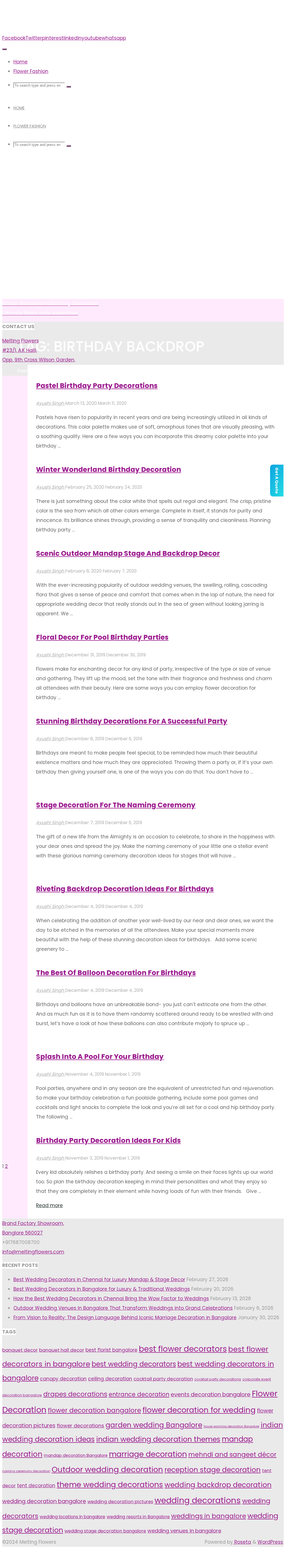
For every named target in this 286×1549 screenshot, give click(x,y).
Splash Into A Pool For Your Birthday (100, 1056)
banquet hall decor (61, 1350)
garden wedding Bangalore (154, 1425)
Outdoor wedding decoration (107, 1469)
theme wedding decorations (110, 1484)
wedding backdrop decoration (218, 1485)
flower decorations (80, 1425)
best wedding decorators (134, 1364)
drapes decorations (75, 1394)
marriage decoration (148, 1454)
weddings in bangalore (208, 1516)
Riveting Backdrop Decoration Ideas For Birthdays (125, 889)
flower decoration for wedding (199, 1409)
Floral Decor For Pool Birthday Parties (102, 637)
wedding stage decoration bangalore (105, 1531)
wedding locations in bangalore (72, 1517)
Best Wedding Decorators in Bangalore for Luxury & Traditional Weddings (101, 1289)
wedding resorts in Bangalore (138, 1517)
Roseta (242, 1542)
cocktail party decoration (163, 1378)
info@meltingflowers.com (33, 1251)
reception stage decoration (213, 1470)
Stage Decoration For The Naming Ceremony (116, 805)
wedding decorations (197, 1500)
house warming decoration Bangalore (231, 1426)
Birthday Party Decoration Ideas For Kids (108, 1140)
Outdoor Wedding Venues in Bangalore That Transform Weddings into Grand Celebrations (123, 1308)
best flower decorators (183, 1349)
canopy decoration (63, 1378)
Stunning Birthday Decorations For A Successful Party (131, 721)
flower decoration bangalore (94, 1410)
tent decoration (36, 1485)
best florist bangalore (111, 1350)
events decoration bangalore (211, 1394)
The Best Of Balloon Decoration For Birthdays (116, 973)
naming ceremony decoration (26, 1471)
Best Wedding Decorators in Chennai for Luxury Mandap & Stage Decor (99, 1279)
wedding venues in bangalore (184, 1530)
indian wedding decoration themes (158, 1439)
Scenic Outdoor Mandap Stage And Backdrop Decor (128, 553)
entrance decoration (139, 1394)
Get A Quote (277, 480)
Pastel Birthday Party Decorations (97, 386)
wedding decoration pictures (120, 1501)
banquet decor (20, 1350)
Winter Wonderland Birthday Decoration (108, 469)
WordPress (270, 1542)
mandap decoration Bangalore (76, 1455)
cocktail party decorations (217, 1379)
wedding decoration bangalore (44, 1501)
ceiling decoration (110, 1378)
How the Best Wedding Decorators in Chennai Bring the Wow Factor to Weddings (111, 1298)
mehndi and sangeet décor (232, 1454)
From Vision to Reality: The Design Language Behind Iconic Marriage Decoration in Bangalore (125, 1317)
